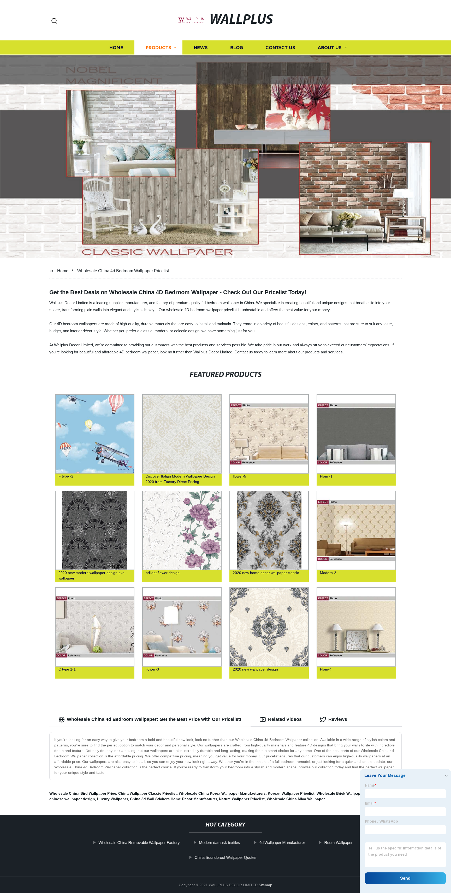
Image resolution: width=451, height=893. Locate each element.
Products (158, 47)
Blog (236, 47)
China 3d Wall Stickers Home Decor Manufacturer (173, 799)
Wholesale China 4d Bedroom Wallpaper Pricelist (123, 271)
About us (330, 47)
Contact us (280, 47)
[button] (54, 21)
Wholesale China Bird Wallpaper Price (82, 793)
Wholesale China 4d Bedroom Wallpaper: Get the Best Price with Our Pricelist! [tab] (154, 719)
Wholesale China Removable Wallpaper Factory (139, 842)
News (201, 47)
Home (116, 47)
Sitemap (265, 885)
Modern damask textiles (219, 842)
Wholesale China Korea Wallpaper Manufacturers (222, 793)
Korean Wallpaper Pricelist (291, 793)
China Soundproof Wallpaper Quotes (225, 857)
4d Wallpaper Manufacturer (282, 842)
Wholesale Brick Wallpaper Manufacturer (352, 793)
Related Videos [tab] (285, 719)
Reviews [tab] (337, 719)
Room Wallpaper (338, 842)
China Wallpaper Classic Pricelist (147, 793)
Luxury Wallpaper (112, 799)
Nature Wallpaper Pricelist (242, 799)
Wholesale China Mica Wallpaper (295, 799)
